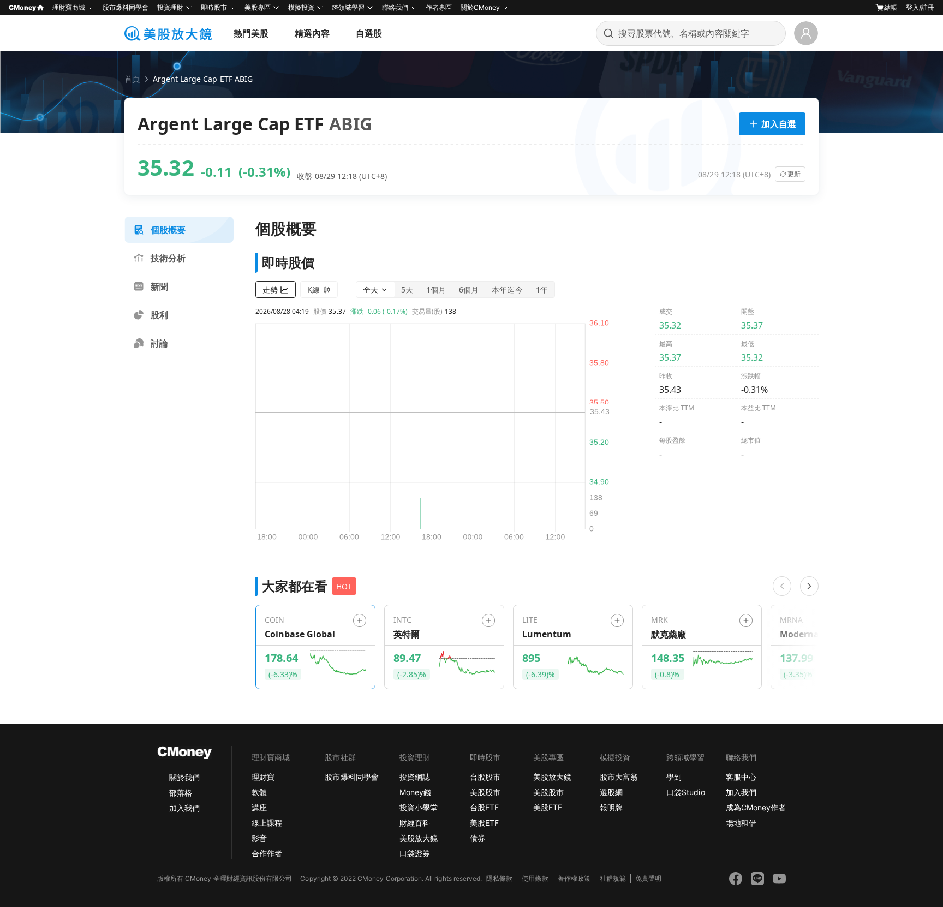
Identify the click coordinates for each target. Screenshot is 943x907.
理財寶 (263, 776)
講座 (259, 807)
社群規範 (613, 878)
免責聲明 (648, 878)
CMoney (22, 7)
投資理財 (170, 7)
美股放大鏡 (418, 838)
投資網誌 (414, 776)
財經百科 (414, 822)
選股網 (611, 792)
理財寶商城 (68, 7)
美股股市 (485, 792)
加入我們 (184, 808)
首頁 (132, 79)
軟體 (259, 792)
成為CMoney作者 (756, 807)
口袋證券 (414, 853)
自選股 (369, 33)
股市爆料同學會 (125, 7)
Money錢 (415, 792)
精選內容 (312, 33)
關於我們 (184, 777)
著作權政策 (574, 878)
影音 (259, 838)
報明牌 (611, 807)
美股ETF (484, 822)
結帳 (890, 7)
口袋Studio (685, 792)
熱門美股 (251, 33)
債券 (477, 838)
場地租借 (741, 822)
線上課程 (267, 822)
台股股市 (485, 776)
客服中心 (741, 776)
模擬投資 (301, 7)
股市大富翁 (619, 776)
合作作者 (267, 853)
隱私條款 (499, 878)
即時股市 (214, 7)
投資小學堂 (418, 807)
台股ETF (484, 807)
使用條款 (535, 878)
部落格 (180, 792)
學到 (674, 776)
